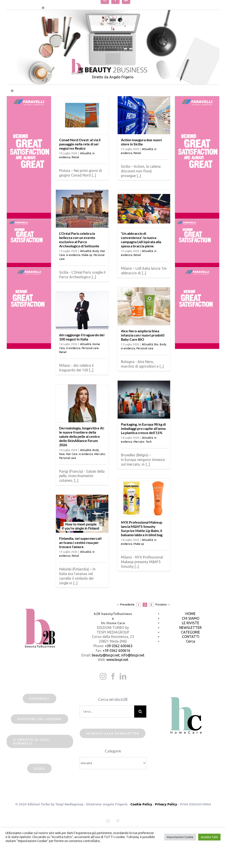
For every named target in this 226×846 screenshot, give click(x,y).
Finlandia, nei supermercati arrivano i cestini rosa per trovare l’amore (80, 542)
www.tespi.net (117, 660)
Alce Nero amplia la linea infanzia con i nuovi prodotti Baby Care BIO (142, 335)
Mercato (139, 441)
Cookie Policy (141, 804)
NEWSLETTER (190, 628)
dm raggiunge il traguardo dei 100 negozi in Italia (81, 337)
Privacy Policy (166, 804)
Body (95, 251)
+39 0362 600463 (118, 646)
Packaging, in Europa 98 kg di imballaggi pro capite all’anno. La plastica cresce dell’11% (143, 428)
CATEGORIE (190, 632)
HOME (190, 614)
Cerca (190, 641)
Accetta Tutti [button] (209, 836)
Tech (149, 441)
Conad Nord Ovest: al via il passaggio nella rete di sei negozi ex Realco (79, 144)
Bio (156, 344)
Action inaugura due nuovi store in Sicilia (141, 142)
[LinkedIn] (123, 676)
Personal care (144, 348)
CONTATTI (190, 637)
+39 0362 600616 (116, 650)
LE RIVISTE (190, 623)
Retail (75, 157)
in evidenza (73, 255)
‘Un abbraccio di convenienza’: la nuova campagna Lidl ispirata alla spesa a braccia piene (141, 239)
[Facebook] (113, 676)
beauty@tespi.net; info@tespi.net (118, 655)
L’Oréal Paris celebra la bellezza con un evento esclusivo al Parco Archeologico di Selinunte (79, 239)
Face (62, 454)
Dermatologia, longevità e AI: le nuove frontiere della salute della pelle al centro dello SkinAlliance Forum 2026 (81, 436)
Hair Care (71, 454)
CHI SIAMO (190, 618)
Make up (87, 255)
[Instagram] (103, 676)
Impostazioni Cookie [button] (180, 836)
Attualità (85, 153)
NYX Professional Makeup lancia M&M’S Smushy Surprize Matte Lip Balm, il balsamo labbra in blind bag (141, 528)
